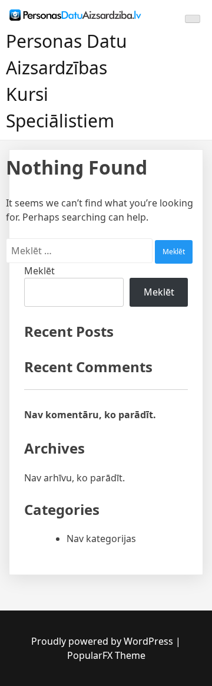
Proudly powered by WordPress (103, 641)
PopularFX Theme (106, 655)
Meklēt (39, 270)
